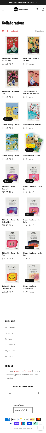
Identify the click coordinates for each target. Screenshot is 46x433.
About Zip (9, 356)
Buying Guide (10, 351)
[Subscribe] (38, 393)
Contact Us (9, 333)
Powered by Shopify (27, 428)
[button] (3, 9)
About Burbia (10, 328)
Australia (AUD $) (21, 410)
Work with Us (10, 345)
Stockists (8, 339)
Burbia (20, 428)
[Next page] (30, 301)
